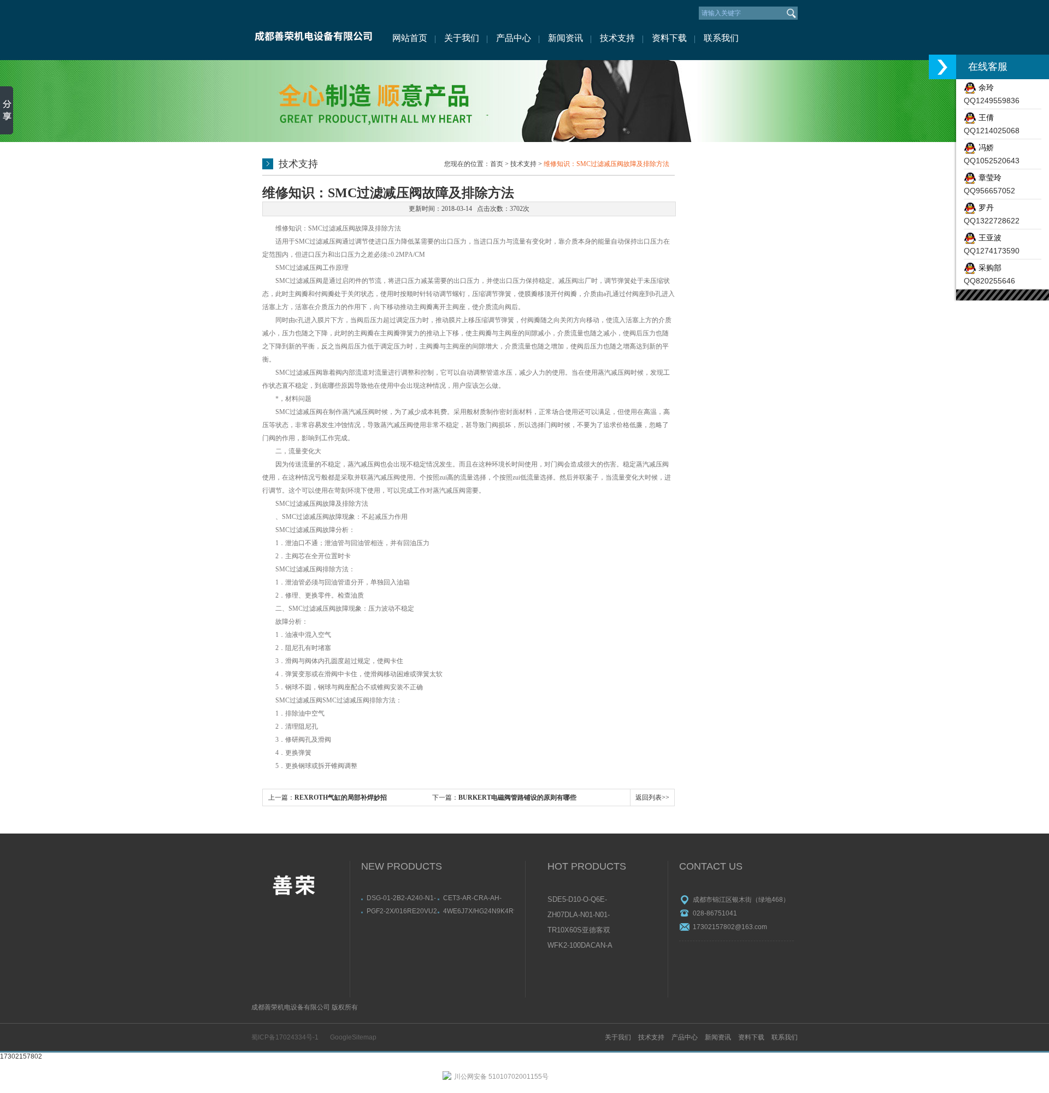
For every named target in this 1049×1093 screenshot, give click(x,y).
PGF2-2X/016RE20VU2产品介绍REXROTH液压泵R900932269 (402, 911)
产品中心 (513, 38)
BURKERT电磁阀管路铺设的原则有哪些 (517, 797)
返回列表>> (652, 797)
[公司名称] (312, 30)
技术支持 (617, 38)
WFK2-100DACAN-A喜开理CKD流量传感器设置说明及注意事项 (579, 946)
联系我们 (721, 38)
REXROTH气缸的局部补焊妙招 (340, 797)
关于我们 (461, 38)
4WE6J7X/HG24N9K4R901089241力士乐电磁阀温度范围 (478, 911)
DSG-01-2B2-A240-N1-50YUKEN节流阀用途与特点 (402, 898)
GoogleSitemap (353, 1037)
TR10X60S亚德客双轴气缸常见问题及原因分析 (579, 931)
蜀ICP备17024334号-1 (285, 1037)
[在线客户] (942, 67)
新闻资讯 (565, 38)
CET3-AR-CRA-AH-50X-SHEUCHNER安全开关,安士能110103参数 (478, 898)
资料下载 (669, 38)
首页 (496, 164)
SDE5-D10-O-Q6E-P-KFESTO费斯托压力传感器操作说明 (579, 900)
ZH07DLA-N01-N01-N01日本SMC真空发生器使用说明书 (579, 915)
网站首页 (409, 38)
